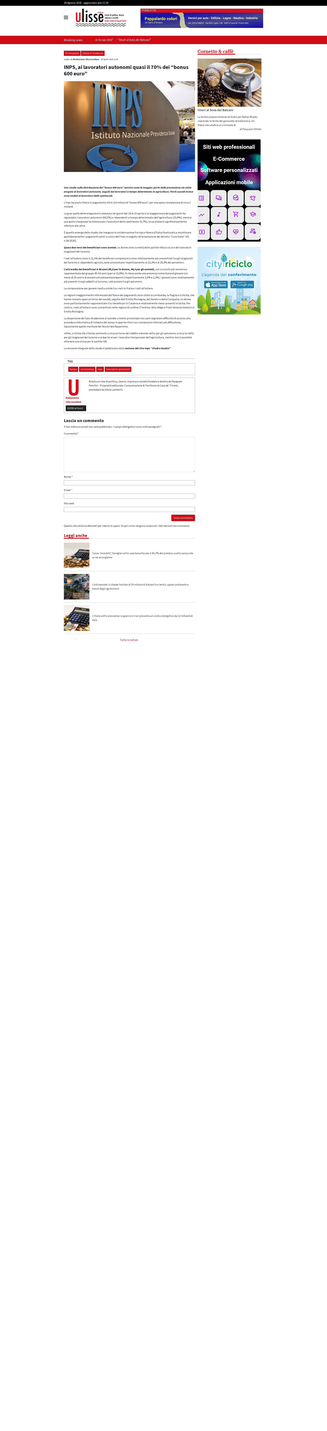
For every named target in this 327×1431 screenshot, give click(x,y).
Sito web (69, 503)
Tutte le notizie (129, 640)
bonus (73, 369)
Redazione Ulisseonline (86, 59)
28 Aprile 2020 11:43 (109, 59)
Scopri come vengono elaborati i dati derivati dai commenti (155, 526)
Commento (71, 434)
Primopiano (72, 53)
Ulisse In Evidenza (92, 53)
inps (100, 369)
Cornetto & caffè (215, 51)
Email (68, 490)
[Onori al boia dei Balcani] (229, 83)
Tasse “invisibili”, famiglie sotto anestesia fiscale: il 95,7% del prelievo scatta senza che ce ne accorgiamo (142, 555)
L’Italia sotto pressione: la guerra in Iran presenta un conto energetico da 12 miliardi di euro (142, 618)
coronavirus (87, 369)
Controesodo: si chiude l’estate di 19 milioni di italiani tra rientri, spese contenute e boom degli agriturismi (140, 587)
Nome (68, 477)
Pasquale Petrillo (251, 129)
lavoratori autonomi (118, 369)
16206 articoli (75, 408)
